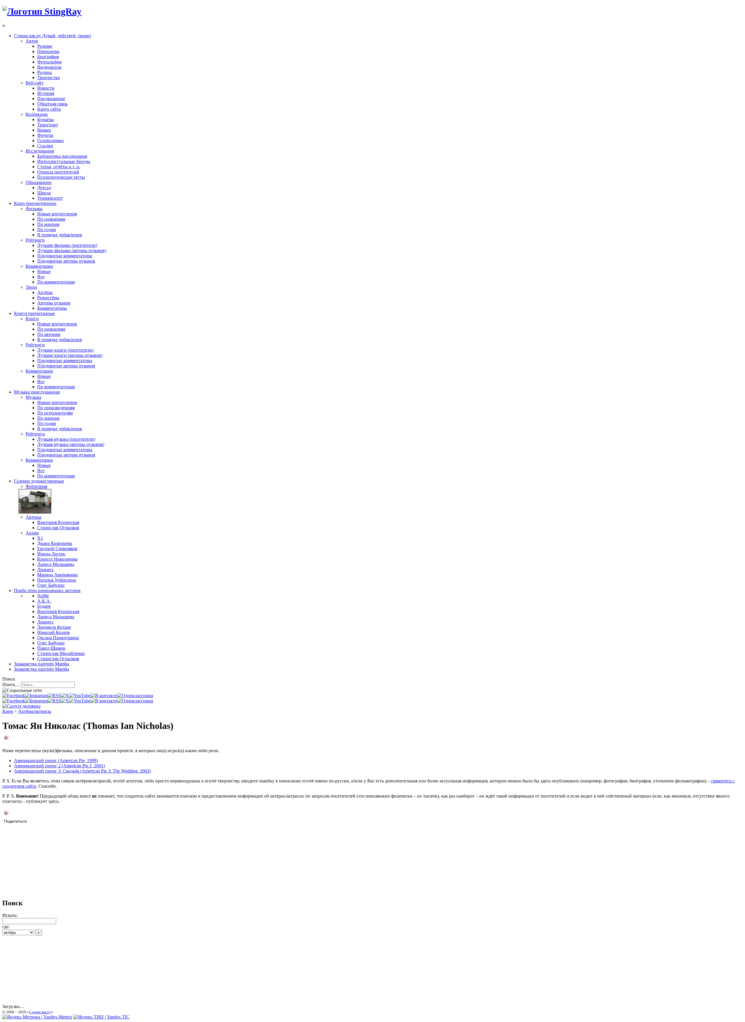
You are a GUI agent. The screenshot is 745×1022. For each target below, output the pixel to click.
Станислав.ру (40, 1012)
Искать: (9, 915)
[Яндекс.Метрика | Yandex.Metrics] (37, 1016)
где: (6, 926)
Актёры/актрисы (34, 711)
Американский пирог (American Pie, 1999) (56, 760)
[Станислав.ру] (41, 11)
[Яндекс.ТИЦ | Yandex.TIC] (101, 1016)
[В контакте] (104, 695)
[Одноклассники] (135, 695)
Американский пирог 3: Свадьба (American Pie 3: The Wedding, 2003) (82, 770)
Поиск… (11, 684)
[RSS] (54, 695)
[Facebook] (13, 695)
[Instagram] (36, 695)
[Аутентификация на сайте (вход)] (21, 706)
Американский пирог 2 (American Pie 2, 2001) (59, 765)
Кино (7, 711)
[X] (65, 695)
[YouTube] (80, 695)
